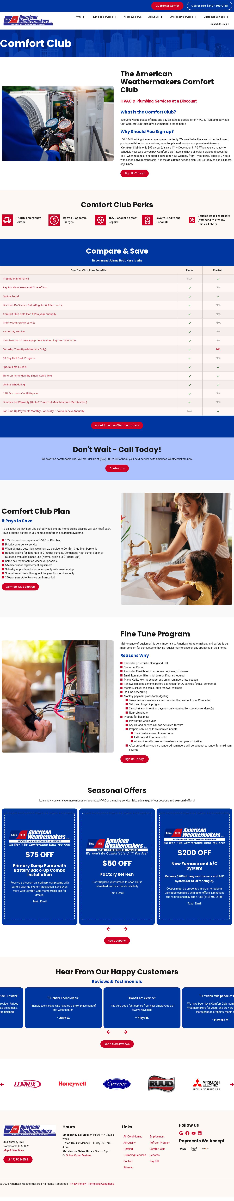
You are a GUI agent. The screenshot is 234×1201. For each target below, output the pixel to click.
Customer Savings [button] (214, 16)
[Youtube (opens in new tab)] (194, 1133)
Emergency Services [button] (181, 16)
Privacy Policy (77, 1183)
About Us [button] (153, 16)
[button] (108, 929)
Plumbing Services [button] (102, 16)
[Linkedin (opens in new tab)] (200, 1133)
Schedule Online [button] (220, 24)
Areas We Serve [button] (132, 16)
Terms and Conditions (101, 1183)
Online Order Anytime (78, 1155)
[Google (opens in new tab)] (181, 1133)
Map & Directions (13, 1150)
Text (35, 893)
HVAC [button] (78, 16)
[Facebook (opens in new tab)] (187, 1133)
